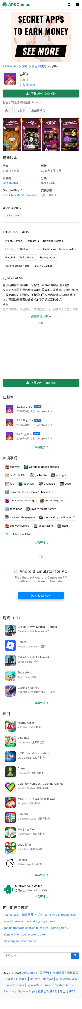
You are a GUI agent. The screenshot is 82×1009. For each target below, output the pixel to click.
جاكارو (24, 74)
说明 (8, 110)
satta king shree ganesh (60, 914)
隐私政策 (72, 972)
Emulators (32, 240)
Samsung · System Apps (19, 991)
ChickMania (27, 84)
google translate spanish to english (26, 927)
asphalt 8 (49, 483)
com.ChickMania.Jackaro (19, 195)
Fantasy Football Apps (18, 249)
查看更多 (40, 447)
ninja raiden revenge (22, 500)
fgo (12, 483)
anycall (8, 921)
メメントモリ (17, 475)
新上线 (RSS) (68, 991)
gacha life (41, 475)
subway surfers (19, 525)
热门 (6, 714)
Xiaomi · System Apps (58, 985)
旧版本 (21, 110)
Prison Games (13, 240)
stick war (29, 483)
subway (15, 466)
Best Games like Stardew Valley (56, 249)
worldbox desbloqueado (44, 466)
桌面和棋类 (38, 110)
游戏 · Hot (11, 618)
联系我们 (21, 979)
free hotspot (11, 914)
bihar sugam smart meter (19, 941)
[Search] (75, 956)
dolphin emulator (20, 534)
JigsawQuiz (34, 985)
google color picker (33, 934)
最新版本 (10, 158)
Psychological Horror (18, 265)
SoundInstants (14, 985)
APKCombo (10, 66)
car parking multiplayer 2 (59, 517)
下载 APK (43, 93)
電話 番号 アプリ (31, 914)
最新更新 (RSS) (47, 991)
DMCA (9, 979)
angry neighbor (54, 500)
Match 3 (10, 257)
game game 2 (59, 927)
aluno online (11, 934)
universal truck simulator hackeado (31, 492)
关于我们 (45, 972)
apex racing (46, 525)
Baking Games (44, 265)
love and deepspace (22, 517)
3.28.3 (11, 170)
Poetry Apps (48, 257)
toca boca (16, 508)
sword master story (43, 508)
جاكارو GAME (13, 278)
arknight (61, 475)
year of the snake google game (35, 921)
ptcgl (65, 525)
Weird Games (28, 257)
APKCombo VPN (66, 979)
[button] (69, 4)
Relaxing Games (53, 240)
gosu (68, 483)
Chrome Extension (41, 979)
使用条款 (58, 972)
